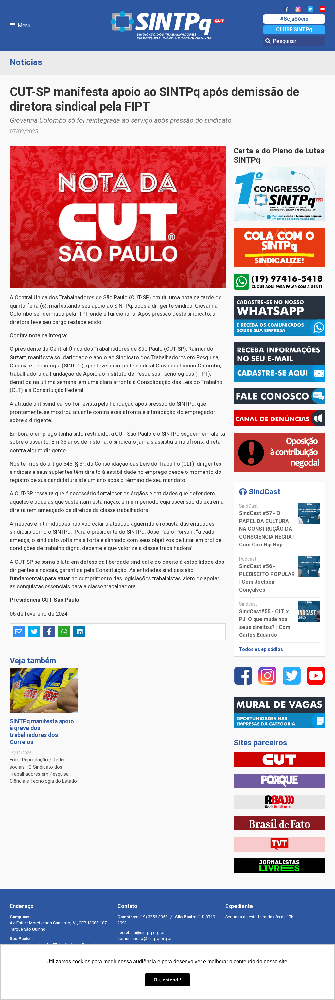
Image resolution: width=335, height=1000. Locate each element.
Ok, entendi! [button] (167, 979)
